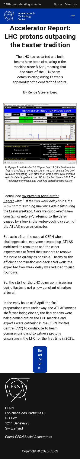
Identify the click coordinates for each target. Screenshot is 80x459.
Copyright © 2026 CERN (40, 451)
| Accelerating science (22, 4)
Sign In (57, 4)
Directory (71, 4)
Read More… (40, 359)
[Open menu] (73, 16)
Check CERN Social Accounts (27, 437)
